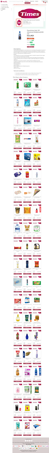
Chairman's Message (17, 442)
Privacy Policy (32, 443)
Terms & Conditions (27, 443)
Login (17, 4)
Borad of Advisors (32, 442)
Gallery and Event (42, 442)
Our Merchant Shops (4, 6)
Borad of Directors (27, 442)
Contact (36, 1)
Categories (3, 8)
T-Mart (2, 10)
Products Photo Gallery (5, 7)
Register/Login (27, 2)
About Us (26, 1)
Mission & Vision (37, 442)
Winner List (32, 1)
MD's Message (22, 442)
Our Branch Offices (4, 4)
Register (37, 4)
